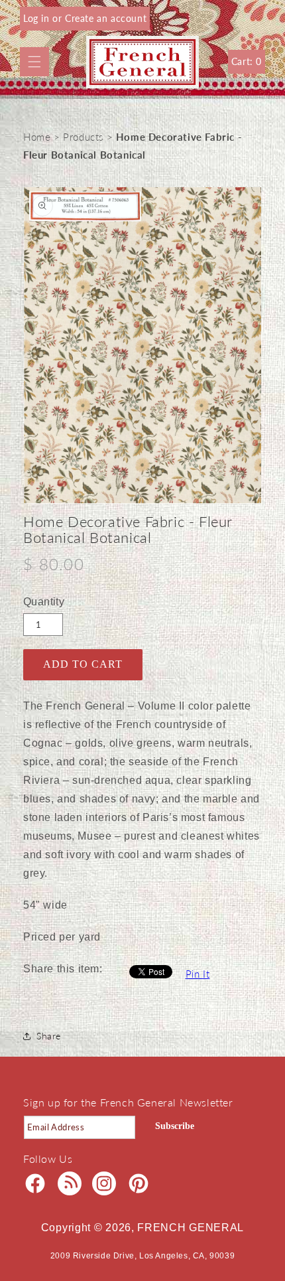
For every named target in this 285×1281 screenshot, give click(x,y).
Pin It (198, 974)
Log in (37, 18)
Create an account (105, 18)
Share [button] (48, 1035)
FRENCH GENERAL (190, 1227)
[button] (34, 61)
